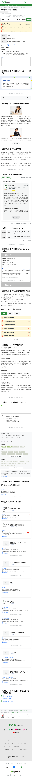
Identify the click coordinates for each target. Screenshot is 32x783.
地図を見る (4, 494)
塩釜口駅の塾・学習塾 (8, 701)
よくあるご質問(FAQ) (22, 749)
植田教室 (4, 548)
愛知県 (5, 7)
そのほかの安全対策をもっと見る (16, 467)
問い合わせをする (5, 476)
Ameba (10, 766)
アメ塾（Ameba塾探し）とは (18, 738)
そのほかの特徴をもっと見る (16, 456)
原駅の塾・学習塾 (7, 698)
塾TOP (2, 7)
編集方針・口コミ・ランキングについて (16, 740)
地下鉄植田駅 (16, 7)
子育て (26, 729)
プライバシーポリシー (7, 746)
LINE (12, 729)
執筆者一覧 (6, 743)
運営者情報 (19, 743)
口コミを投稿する (6, 177)
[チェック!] (28, 516)
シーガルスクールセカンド (8, 657)
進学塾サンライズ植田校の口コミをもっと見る (20, 223)
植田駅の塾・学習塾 (7, 696)
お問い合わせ (13, 749)
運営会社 (7, 749)
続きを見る (16, 143)
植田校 (3, 514)
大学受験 (19, 729)
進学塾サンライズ (10, 45)
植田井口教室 (5, 607)
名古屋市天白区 (10, 7)
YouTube (17, 732)
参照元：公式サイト (26, 269)
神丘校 (2, 489)
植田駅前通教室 (5, 618)
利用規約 (26, 743)
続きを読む (16, 217)
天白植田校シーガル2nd (7, 677)
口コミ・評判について (26, 177)
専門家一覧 (13, 743)
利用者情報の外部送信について (20, 746)
